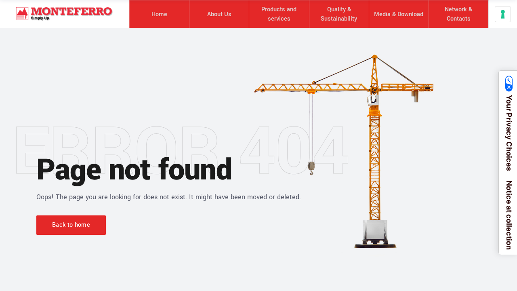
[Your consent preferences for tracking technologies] (503, 14)
